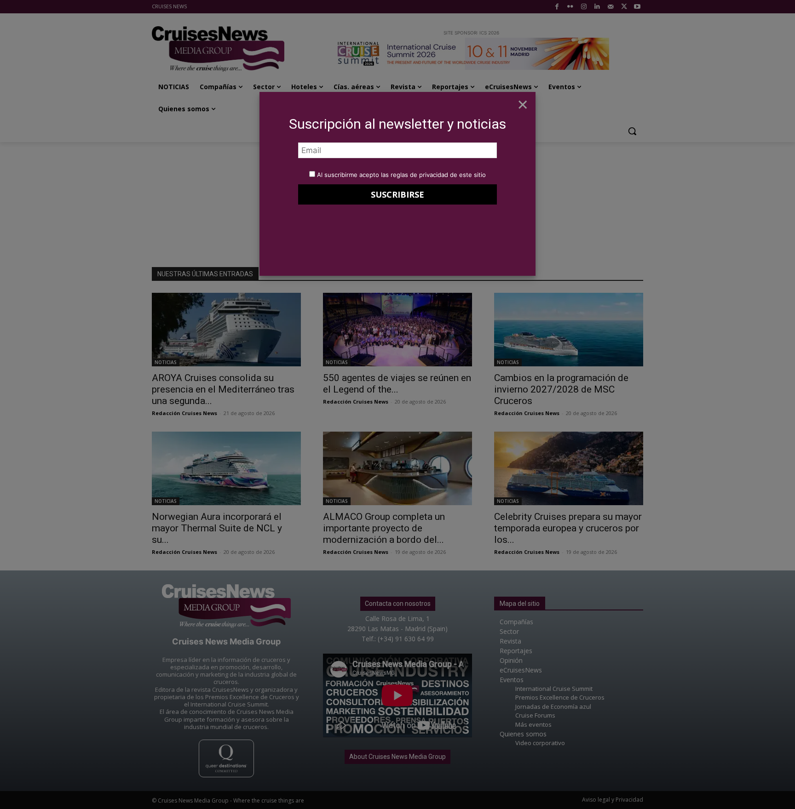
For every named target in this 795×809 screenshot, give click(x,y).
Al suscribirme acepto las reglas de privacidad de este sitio (401, 174)
